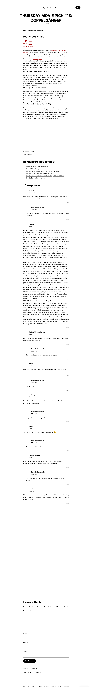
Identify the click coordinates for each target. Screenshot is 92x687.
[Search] (77, 7)
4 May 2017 (32, 192)
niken (31, 426)
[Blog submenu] (45, 7)
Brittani (31, 190)
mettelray (32, 394)
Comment (27, 611)
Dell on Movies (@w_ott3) (37, 332)
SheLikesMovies (34, 455)
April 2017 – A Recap (30, 668)
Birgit (31, 489)
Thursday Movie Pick (30, 151)
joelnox (31, 224)
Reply (67, 203)
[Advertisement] (46, 134)
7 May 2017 (32, 428)
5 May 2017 (34, 209)
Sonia (31, 363)
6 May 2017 (34, 382)
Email (25, 642)
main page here (37, 59)
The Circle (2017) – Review (32, 672)
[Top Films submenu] (53, 7)
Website (25, 651)
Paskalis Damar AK (37, 207)
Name (25, 634)
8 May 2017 (32, 457)
